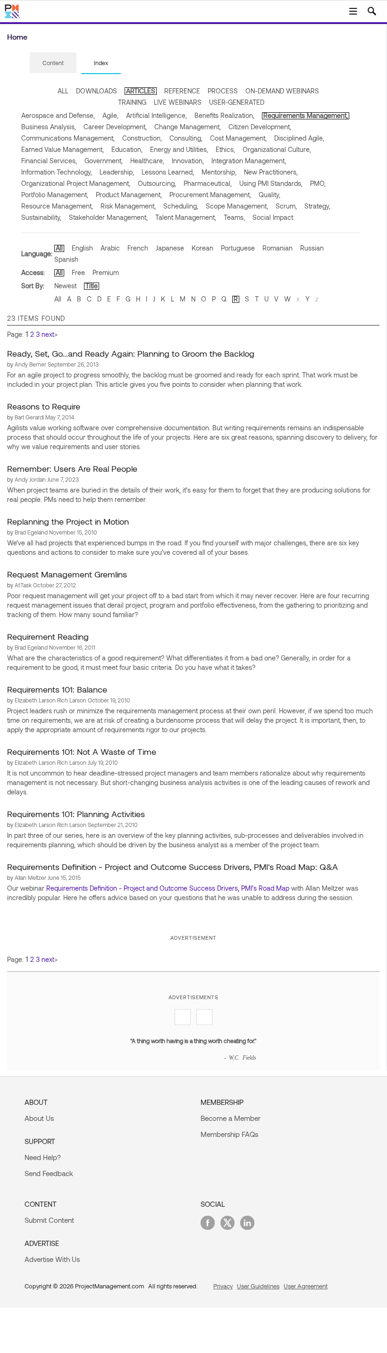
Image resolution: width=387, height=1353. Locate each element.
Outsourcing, (157, 183)
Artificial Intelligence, (156, 115)
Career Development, (115, 127)
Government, (103, 161)
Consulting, (185, 138)
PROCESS (223, 91)
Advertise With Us (52, 1259)
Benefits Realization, (224, 115)
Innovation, (188, 161)
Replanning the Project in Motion (68, 521)
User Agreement (306, 1286)
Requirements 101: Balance (57, 689)
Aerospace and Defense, (58, 115)
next (48, 334)
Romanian (277, 248)
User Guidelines (258, 1286)
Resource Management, (57, 206)
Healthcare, (147, 161)
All (59, 248)
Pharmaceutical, (208, 183)
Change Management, (187, 127)
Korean (202, 248)
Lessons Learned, (168, 172)
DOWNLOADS (96, 91)
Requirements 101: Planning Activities (76, 814)
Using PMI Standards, (271, 183)
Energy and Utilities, (179, 149)
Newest (65, 286)
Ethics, (225, 149)
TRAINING (132, 102)
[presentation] (53, 62)
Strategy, (317, 206)
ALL (63, 91)
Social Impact (272, 217)
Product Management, (129, 195)
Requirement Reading (48, 636)
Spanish (66, 259)
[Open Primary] (353, 11)
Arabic (110, 248)
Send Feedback (49, 1173)
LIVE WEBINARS (178, 102)
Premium (106, 272)
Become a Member (231, 1118)
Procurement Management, (210, 195)
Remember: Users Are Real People (72, 468)
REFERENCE (182, 91)
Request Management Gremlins (67, 574)
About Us (39, 1118)
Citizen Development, (259, 127)
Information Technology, (56, 172)
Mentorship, (219, 172)
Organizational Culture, (277, 149)
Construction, (142, 138)
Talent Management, (185, 217)
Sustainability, (41, 217)
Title (91, 286)
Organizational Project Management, (75, 183)
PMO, (318, 183)
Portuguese (238, 248)
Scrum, (286, 206)
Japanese (170, 248)
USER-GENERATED (236, 102)
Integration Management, (248, 161)
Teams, (234, 217)
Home (17, 36)
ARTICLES (140, 91)
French (137, 248)
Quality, (269, 195)
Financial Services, (49, 161)
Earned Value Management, (62, 149)
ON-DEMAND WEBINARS (282, 91)
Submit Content (49, 1220)
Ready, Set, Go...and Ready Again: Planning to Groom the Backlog (130, 353)
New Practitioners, (271, 172)
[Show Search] (371, 11)
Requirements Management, (305, 115)
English (82, 248)
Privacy (223, 1286)
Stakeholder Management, (108, 217)
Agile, (110, 115)
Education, (127, 149)
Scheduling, (180, 206)
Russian (312, 248)
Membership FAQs (229, 1134)
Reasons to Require (43, 406)
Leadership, (117, 172)
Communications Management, (68, 138)
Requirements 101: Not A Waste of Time (81, 751)
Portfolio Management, (54, 195)
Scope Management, (237, 206)
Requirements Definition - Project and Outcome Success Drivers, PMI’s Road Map (167, 888)
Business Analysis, (48, 127)
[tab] (53, 63)
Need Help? (43, 1157)
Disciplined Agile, (299, 138)
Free (78, 272)
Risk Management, (128, 206)
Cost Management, (238, 138)
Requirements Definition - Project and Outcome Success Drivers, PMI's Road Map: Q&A (172, 866)
